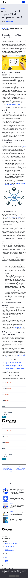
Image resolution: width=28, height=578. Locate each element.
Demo (6, 557)
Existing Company (8, 412)
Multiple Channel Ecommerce (11, 543)
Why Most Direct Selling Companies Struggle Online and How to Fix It (16, 521)
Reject (17, 576)
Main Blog (3, 8)
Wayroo (6, 549)
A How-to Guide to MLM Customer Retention (14, 368)
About (6, 556)
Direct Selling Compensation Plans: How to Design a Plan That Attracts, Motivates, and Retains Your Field (17, 491)
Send (4, 416)
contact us (22, 370)
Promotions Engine (9, 547)
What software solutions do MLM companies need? (20, 468)
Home (3, 28)
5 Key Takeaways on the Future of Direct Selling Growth (17, 513)
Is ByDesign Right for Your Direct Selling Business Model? (17, 499)
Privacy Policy (8, 563)
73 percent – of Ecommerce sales (12, 217)
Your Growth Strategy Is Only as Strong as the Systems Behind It (17, 506)
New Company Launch (10, 544)
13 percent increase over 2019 (13, 104)
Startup (5, 414)
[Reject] (26, 573)
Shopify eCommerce (9, 550)
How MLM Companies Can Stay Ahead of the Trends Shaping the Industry (7, 469)
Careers (6, 561)
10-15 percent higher (17, 327)
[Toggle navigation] (23, 2)
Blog (7, 28)
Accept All (12, 576)
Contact (6, 560)
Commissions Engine (9, 546)
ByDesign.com (7, 370)
